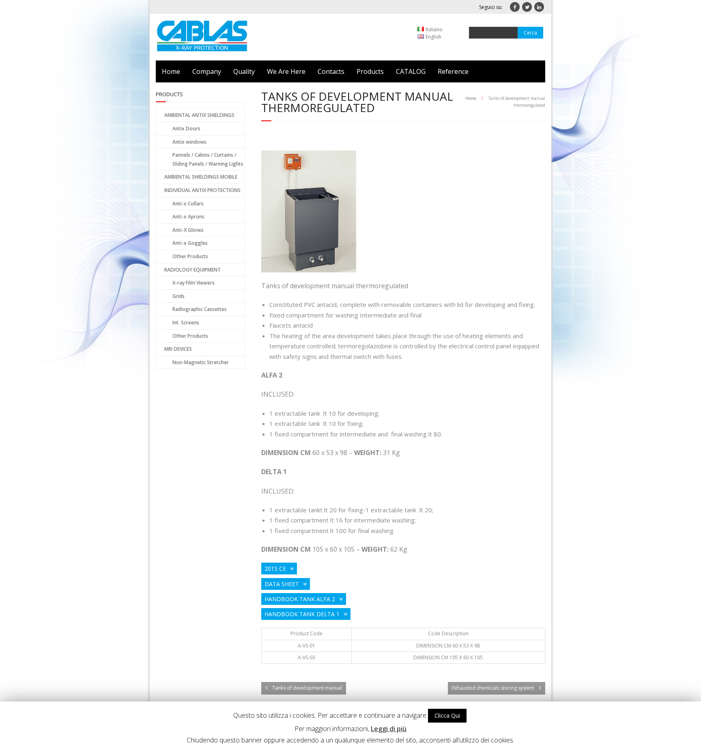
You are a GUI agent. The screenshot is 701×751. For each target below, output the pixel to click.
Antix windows (189, 141)
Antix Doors (186, 128)
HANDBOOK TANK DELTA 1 (302, 614)
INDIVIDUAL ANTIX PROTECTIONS (202, 190)
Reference (453, 71)
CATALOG (411, 71)
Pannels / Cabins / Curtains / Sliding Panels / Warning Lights (207, 159)
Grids (178, 296)
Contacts (331, 71)
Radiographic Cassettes (199, 309)
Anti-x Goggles (190, 243)
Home (171, 71)
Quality (244, 71)
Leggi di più (388, 728)
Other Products (190, 256)
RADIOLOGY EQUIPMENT (192, 269)
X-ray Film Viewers (193, 282)
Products (370, 71)
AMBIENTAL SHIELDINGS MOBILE (200, 176)
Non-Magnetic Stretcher (200, 362)
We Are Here (286, 71)
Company (206, 71)
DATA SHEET (281, 584)
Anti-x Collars (188, 203)
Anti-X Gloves (188, 230)
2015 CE (275, 568)
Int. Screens (185, 322)
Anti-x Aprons (188, 216)
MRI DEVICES (178, 348)
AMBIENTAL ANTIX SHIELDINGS (199, 115)
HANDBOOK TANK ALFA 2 (299, 599)
